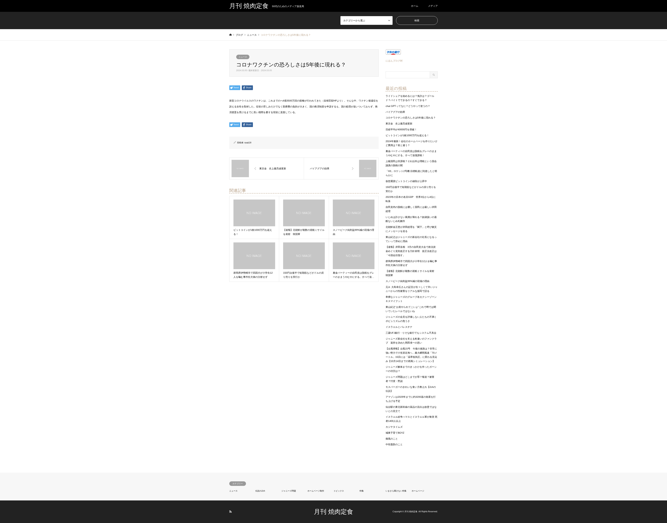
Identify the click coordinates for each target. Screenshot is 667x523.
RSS (230, 511)
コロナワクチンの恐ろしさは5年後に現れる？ (411, 117)
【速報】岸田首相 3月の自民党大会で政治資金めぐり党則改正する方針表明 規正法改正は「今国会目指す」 (411, 251)
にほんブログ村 (394, 60)
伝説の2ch (260, 491)
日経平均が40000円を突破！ (401, 129)
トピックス (339, 491)
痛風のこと (392, 438)
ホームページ (418, 491)
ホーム (414, 6)
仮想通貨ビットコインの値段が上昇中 (406, 181)
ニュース (243, 57)
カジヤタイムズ (394, 426)
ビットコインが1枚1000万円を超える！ (407, 135)
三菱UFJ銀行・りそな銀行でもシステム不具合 (411, 332)
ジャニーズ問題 (288, 491)
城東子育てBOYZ (395, 432)
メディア (433, 6)
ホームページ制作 (315, 491)
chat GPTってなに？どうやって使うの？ (408, 106)
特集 (362, 491)
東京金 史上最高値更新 (399, 123)
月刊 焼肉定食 (333, 511)
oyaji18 (247, 142)
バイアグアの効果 (395, 112)
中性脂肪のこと (394, 444)
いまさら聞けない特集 (396, 491)
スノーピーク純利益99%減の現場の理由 (407, 281)
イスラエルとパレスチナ (399, 327)
